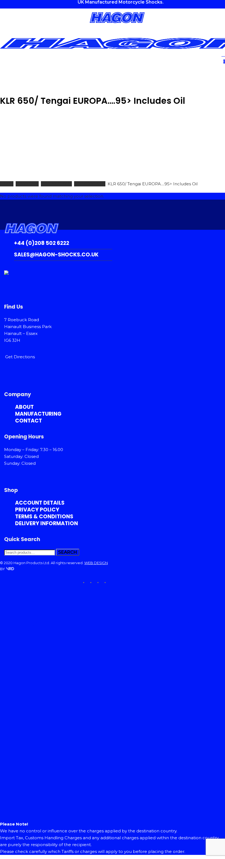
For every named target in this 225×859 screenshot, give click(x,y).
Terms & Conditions (44, 516)
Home (6, 183)
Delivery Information (46, 523)
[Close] (112, 813)
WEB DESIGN (96, 563)
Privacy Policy (37, 509)
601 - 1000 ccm (56, 183)
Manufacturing (38, 414)
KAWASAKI (27, 183)
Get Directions (20, 356)
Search (67, 552)
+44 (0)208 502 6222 (41, 243)
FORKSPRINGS (89, 183)
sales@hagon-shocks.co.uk (56, 254)
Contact (28, 420)
